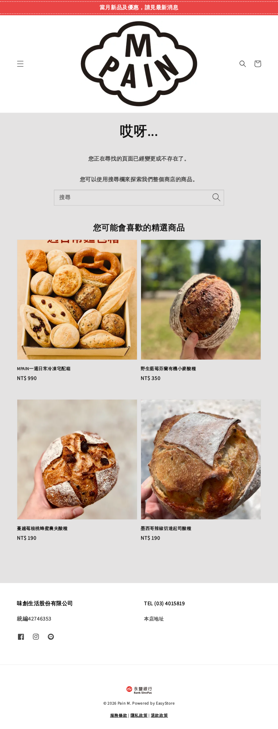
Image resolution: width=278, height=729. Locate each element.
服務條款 (118, 715)
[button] (20, 63)
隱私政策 (139, 715)
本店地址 (154, 619)
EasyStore (165, 703)
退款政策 (159, 715)
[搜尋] (216, 197)
